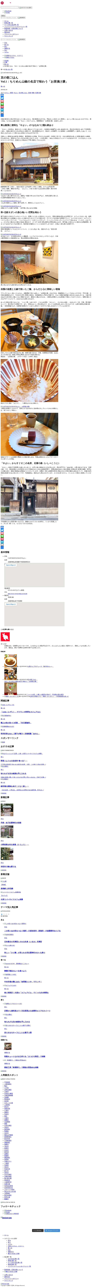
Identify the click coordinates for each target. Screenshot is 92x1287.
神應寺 (6, 1144)
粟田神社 (7, 1157)
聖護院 (6, 1131)
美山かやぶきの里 (10, 1191)
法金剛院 (7, 1122)
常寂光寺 (7, 1169)
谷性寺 (6, 1127)
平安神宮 (7, 1082)
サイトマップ (8, 36)
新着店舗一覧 (12, 1264)
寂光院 (6, 1101)
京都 (29, 93)
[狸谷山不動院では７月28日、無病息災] (12, 1224)
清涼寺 (6, 1167)
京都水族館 (8, 1176)
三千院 (6, 1088)
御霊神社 (7, 1129)
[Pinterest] (46, 106)
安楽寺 (6, 1114)
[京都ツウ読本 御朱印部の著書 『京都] (12, 1227)
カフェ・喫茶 (8, 93)
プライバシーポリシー (11, 34)
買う (5, 46)
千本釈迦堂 (8, 1140)
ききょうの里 (8, 1103)
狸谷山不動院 (8, 1135)
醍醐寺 (6, 1199)
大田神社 (7, 1193)
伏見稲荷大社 (8, 1187)
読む (5, 50)
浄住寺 (6, 1146)
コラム (6, 52)
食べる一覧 (9, 69)
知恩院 (6, 1159)
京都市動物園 (8, 1095)
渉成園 (6, 1097)
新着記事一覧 (8, 23)
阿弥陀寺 (7, 1180)
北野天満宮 (8, 1089)
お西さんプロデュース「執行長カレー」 (41, 666)
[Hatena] (46, 109)
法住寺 (6, 1133)
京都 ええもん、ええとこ (16, 1246)
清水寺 (6, 1172)
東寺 (5, 1116)
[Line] (46, 103)
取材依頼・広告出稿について (13, 28)
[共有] (46, 115)
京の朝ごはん (23, 93)
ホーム (6, 21)
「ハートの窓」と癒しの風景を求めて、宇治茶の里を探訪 (45, 694)
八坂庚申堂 (8, 1182)
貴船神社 (7, 1142)
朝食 (33, 93)
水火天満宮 (8, 1174)
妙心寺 (6, 1171)
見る (5, 43)
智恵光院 (7, 1108)
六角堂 (6, 1091)
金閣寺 (6, 1154)
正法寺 (6, 1150)
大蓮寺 (6, 1118)
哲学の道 (7, 1197)
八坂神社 (7, 1105)
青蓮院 (6, 1155)
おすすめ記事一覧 (13, 1259)
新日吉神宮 (8, 1195)
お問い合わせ (8, 30)
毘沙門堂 (7, 1138)
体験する (7, 48)
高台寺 (6, 1106)
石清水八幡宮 (8, 1093)
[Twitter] (46, 98)
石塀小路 (38, 93)
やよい (16, 93)
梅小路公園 (8, 1178)
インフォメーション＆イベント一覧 (15, 26)
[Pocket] (46, 101)
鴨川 (5, 1086)
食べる (6, 44)
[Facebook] (46, 95)
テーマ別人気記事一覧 (11, 24)
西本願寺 (7, 1099)
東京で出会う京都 (13, 1253)
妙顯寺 (6, 1148)
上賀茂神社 (8, 1084)
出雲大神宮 (8, 1125)
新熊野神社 (8, 1137)
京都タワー (8, 1161)
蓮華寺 (6, 1112)
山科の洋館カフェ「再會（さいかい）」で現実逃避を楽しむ (49, 696)
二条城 (6, 1163)
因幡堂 (6, 1120)
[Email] (46, 112)
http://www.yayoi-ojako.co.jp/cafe (17, 593)
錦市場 (6, 1152)
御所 (5, 1123)
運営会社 (7, 32)
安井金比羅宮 (8, 1186)
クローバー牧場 (9, 1189)
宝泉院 (6, 1165)
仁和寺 (6, 1110)
